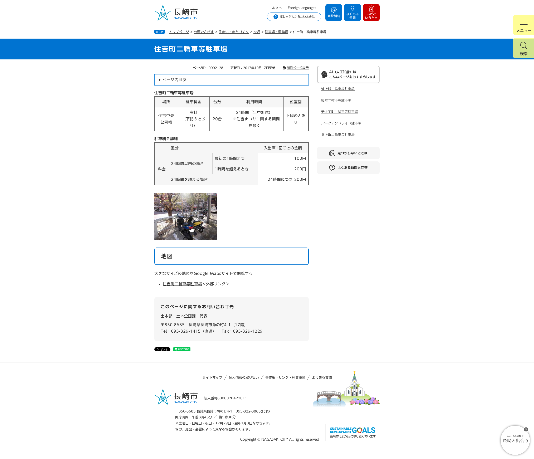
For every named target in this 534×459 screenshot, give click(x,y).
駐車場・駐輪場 (276, 32)
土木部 (167, 316)
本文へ (277, 7)
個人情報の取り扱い (244, 377)
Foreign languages (302, 7)
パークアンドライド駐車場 (341, 123)
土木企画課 (186, 316)
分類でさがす (204, 32)
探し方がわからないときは (297, 16)
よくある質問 (322, 377)
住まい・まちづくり (234, 32)
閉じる (526, 429)
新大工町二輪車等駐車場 (339, 112)
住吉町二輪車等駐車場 (182, 284)
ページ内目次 (174, 80)
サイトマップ (212, 377)
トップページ (179, 32)
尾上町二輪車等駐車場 (338, 135)
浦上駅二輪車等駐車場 (338, 89)
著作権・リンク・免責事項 (285, 377)
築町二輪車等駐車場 (336, 100)
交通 (256, 32)
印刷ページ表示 (298, 67)
